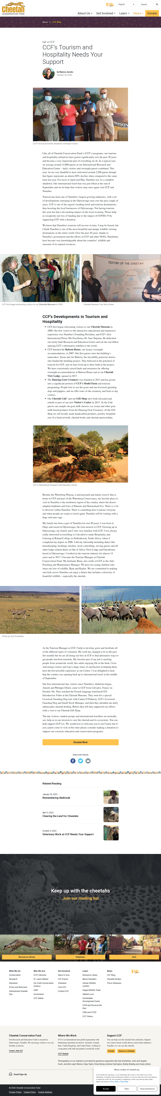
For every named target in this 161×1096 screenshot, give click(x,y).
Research (13, 979)
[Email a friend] (88, 760)
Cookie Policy (30, 1092)
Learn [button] (123, 13)
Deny (127, 1089)
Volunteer (80, 957)
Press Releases (114, 983)
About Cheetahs (89, 979)
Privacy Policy (15, 1092)
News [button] (137, 13)
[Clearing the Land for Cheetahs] (111, 814)
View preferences (147, 1089)
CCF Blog (56, 22)
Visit (134, 957)
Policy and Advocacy (18, 987)
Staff (36, 990)
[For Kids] (110, 4)
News (45, 22)
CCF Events (63, 979)
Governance (39, 994)
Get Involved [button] (104, 13)
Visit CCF (62, 987)
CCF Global (38, 998)
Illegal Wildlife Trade (92, 990)
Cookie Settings (45, 1092)
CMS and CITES (89, 1012)
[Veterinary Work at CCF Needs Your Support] (111, 832)
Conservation (15, 975)
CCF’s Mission (40, 975)
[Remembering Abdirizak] (111, 796)
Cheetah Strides (114, 979)
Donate (152, 13)
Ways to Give (64, 975)
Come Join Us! (16, 1051)
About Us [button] (84, 13)
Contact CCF (63, 991)
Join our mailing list (81, 898)
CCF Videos (88, 1016)
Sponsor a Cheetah (126, 1051)
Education (13, 983)
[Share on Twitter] (80, 760)
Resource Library (27, 957)
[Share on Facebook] (72, 760)
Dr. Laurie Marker (41, 979)
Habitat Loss (88, 994)
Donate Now (81, 742)
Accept (106, 1089)
